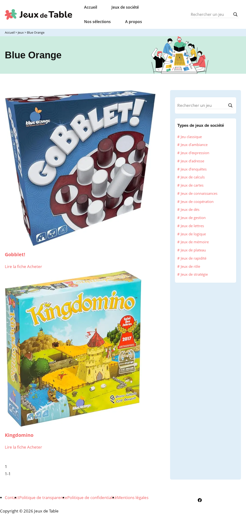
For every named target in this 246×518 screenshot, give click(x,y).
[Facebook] (200, 500)
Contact (12, 497)
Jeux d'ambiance (194, 144)
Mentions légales (132, 497)
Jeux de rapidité (193, 258)
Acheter (34, 266)
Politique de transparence (43, 497)
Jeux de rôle (190, 266)
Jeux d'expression (195, 152)
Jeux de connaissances (199, 193)
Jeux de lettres (192, 225)
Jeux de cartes (192, 185)
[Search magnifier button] (235, 14)
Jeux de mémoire (195, 241)
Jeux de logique (193, 234)
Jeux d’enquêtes (194, 169)
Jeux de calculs (193, 177)
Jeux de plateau (193, 250)
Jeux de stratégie (194, 274)
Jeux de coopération (197, 201)
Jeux (21, 32)
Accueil (10, 32)
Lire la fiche (16, 266)
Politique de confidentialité (92, 497)
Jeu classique (191, 136)
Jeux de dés (190, 209)
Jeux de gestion (193, 217)
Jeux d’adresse (192, 160)
